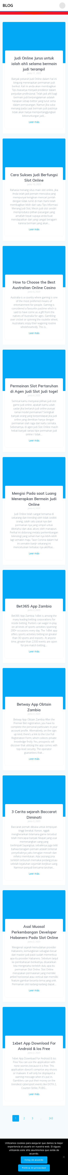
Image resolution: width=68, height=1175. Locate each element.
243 (52, 1118)
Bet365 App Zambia (34, 606)
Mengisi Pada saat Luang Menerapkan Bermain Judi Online (34, 499)
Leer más (34, 122)
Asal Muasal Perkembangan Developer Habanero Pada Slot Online (34, 932)
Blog (8, 5)
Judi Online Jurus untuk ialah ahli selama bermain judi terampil (34, 63)
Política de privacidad (34, 1168)
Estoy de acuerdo (34, 1160)
